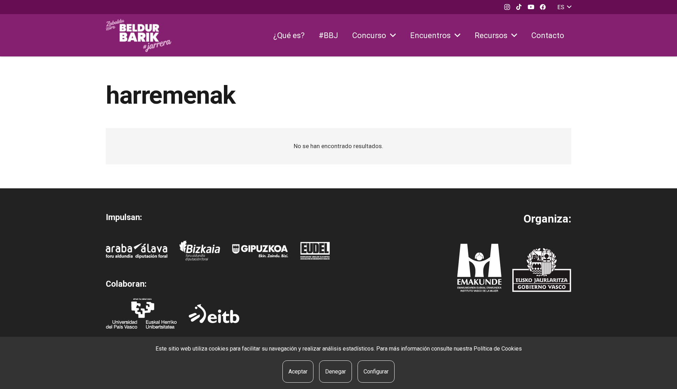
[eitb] (214, 313)
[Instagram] (507, 7)
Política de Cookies (498, 348)
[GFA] (260, 250)
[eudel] (315, 251)
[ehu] (141, 313)
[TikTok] (519, 7)
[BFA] (199, 251)
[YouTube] (531, 7)
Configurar (376, 371)
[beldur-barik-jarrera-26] (138, 35)
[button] (564, 7)
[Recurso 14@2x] (479, 268)
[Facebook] (543, 7)
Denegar (335, 371)
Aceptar (297, 371)
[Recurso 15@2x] (541, 270)
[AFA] (136, 250)
